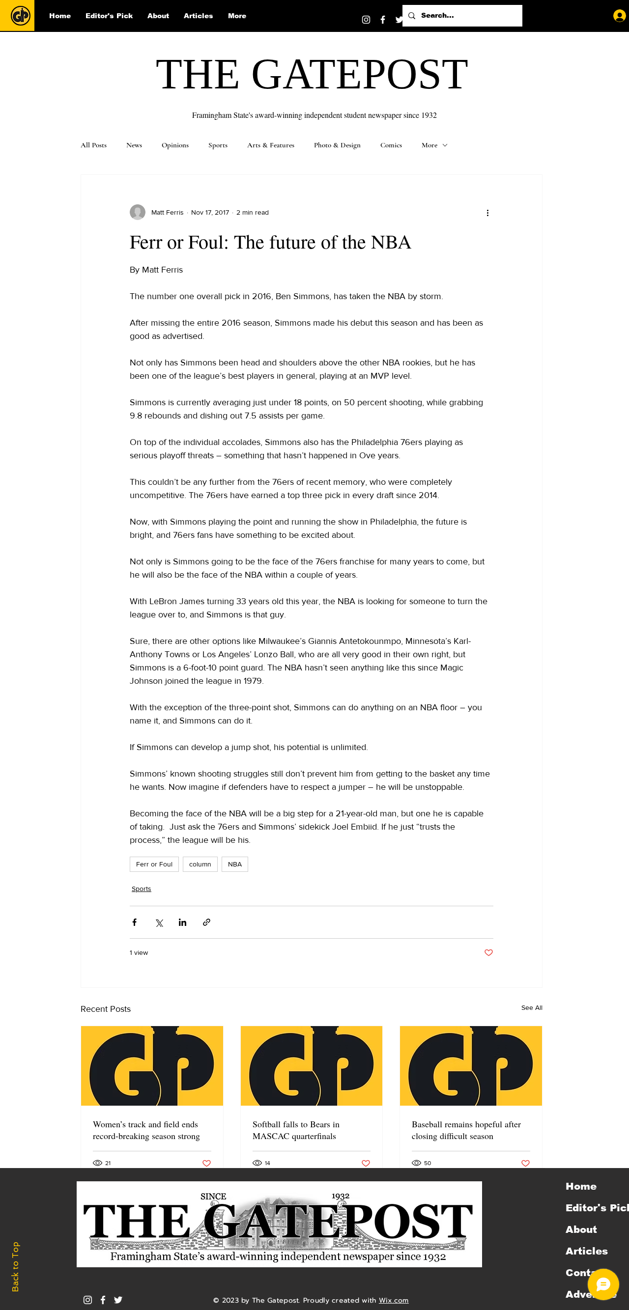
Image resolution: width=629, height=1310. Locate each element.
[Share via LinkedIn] (182, 922)
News (134, 144)
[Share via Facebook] (134, 922)
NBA (235, 864)
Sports (218, 144)
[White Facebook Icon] (103, 1300)
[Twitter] (399, 19)
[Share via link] (206, 922)
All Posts (94, 144)
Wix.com (394, 1300)
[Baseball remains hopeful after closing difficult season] (471, 1066)
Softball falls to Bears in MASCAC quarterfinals (296, 1130)
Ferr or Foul (154, 864)
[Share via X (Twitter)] (158, 922)
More (429, 144)
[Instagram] (366, 19)
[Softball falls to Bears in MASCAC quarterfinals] (312, 1066)
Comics (391, 144)
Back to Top (15, 1267)
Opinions (175, 144)
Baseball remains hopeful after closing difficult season (466, 1130)
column (200, 864)
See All (532, 1007)
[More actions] (487, 212)
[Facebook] (382, 19)
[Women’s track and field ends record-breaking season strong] (152, 1066)
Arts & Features (270, 144)
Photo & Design (337, 144)
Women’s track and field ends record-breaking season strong (146, 1130)
